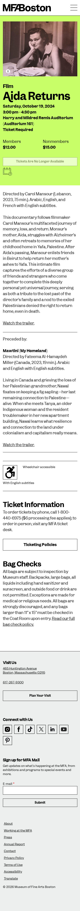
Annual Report (14, 844)
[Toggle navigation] (73, 8)
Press (8, 837)
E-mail (7, 784)
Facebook (18, 729)
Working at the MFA (18, 831)
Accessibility (13, 872)
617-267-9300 (13, 682)
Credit (8, 71)
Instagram (7, 729)
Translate (11, 879)
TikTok (30, 729)
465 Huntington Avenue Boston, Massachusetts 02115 (24, 670)
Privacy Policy (14, 858)
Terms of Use (13, 865)
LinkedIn (52, 729)
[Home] (27, 8)
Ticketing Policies (40, 544)
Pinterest (7, 740)
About (8, 824)
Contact (10, 851)
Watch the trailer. (18, 323)
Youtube (64, 729)
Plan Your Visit (40, 696)
